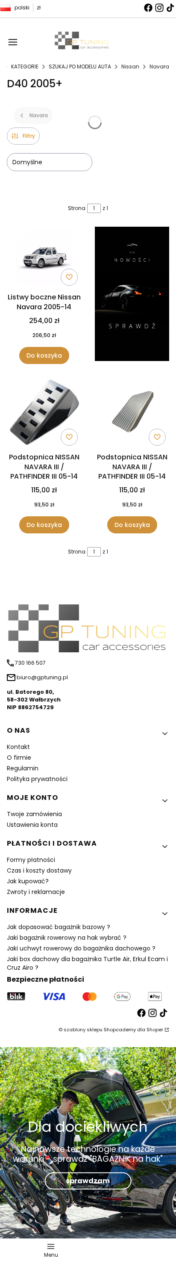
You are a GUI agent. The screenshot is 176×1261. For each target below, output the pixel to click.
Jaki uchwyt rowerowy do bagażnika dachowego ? (81, 948)
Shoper (155, 1029)
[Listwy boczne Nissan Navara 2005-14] (44, 258)
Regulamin (22, 768)
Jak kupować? (28, 881)
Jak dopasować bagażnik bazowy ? (58, 927)
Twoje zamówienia (34, 814)
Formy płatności (31, 859)
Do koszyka (44, 355)
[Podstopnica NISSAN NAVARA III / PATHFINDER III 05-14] (44, 413)
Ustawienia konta (32, 824)
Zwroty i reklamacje (36, 892)
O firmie (19, 757)
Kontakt (18, 747)
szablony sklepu (83, 1029)
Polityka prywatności (37, 779)
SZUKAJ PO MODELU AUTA (80, 66)
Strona (76, 208)
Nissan (130, 66)
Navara (159, 66)
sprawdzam (88, 1181)
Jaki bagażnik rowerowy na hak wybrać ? (66, 937)
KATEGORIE (24, 66)
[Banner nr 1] (132, 295)
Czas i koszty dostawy (39, 870)
